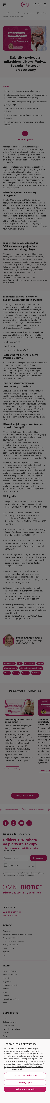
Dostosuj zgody (25, 1082)
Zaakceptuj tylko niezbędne (25, 1075)
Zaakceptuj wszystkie (25, 1089)
